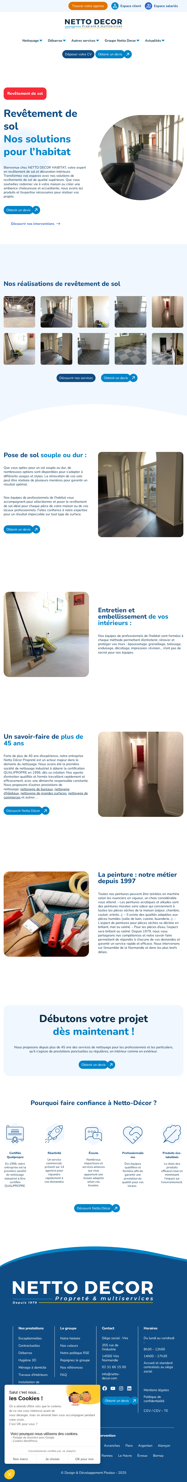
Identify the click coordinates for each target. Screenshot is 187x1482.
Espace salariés (166, 6)
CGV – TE (160, 1410)
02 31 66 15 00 (114, 1367)
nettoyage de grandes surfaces (44, 793)
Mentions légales (156, 1390)
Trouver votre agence (88, 6)
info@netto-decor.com (111, 1376)
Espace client (130, 6)
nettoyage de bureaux (36, 789)
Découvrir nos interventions (32, 223)
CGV (147, 1410)
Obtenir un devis (110, 54)
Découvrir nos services (76, 378)
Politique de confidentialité (154, 1399)
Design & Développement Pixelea (90, 1472)
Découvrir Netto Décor (23, 810)
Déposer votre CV (78, 54)
